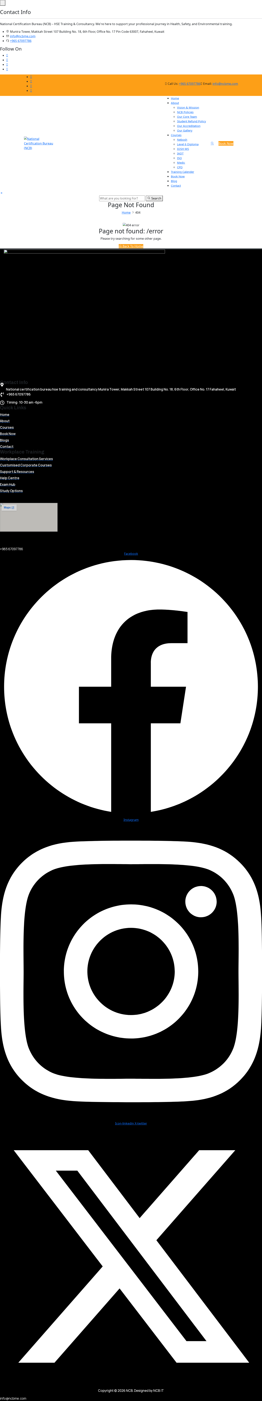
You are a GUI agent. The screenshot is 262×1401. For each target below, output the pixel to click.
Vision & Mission (188, 107)
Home (175, 98)
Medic (181, 162)
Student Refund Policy (191, 121)
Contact (176, 185)
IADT (180, 153)
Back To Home (132, 246)
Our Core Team (187, 117)
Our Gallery (184, 130)
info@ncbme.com (22, 36)
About (175, 103)
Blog (174, 181)
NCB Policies (185, 112)
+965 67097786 (20, 41)
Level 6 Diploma (188, 144)
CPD (180, 167)
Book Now (178, 176)
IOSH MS (183, 149)
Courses (176, 135)
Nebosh (182, 139)
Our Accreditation (188, 126)
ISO (179, 158)
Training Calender (182, 172)
